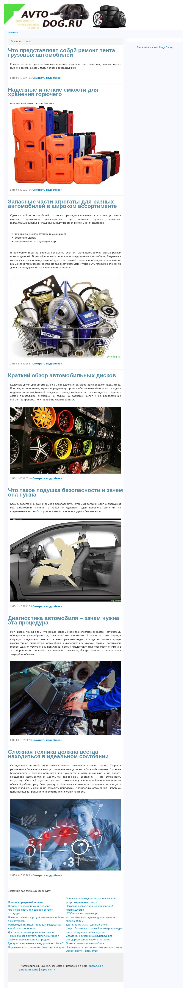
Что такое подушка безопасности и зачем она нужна (65, 492)
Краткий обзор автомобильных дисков (62, 375)
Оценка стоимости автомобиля (85, 943)
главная (13, 32)
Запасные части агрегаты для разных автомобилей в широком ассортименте (62, 203)
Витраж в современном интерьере (29, 906)
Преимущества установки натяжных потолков (94, 947)
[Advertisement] (155, 109)
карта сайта (48, 969)
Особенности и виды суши (82, 950)
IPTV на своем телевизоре (82, 913)
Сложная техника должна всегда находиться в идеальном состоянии (58, 754)
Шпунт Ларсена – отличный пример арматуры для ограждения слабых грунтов (94, 930)
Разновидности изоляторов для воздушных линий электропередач (34, 926)
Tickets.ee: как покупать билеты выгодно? (33, 935)
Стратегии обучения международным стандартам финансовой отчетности (89, 937)
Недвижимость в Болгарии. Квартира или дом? (36, 947)
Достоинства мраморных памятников (31, 932)
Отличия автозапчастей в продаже (29, 939)
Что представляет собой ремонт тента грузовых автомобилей (61, 52)
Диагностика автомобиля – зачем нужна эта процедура (63, 620)
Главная (16, 41)
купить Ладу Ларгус (162, 47)
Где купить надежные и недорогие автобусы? (36, 943)
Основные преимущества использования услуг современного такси (91, 900)
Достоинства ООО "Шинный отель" (87, 924)
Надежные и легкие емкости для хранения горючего (53, 92)
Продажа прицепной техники (25, 902)
